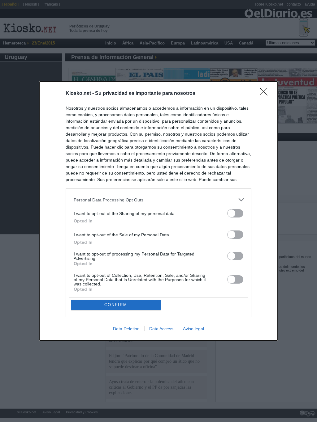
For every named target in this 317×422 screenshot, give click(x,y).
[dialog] (158, 211)
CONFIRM (115, 304)
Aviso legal (193, 328)
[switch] (235, 213)
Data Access (161, 328)
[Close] (265, 93)
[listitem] (158, 199)
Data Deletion (126, 328)
